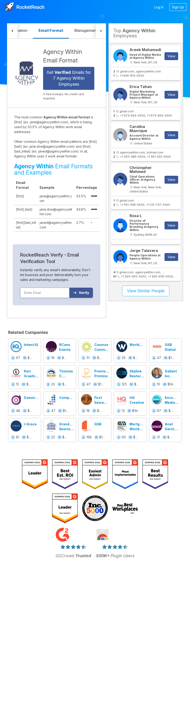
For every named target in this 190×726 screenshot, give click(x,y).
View (171, 56)
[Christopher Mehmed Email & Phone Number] (120, 180)
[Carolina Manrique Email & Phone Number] (120, 135)
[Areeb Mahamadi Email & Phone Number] (120, 56)
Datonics (31, 398)
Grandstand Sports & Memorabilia (69, 429)
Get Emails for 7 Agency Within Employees (69, 78)
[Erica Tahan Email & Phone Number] (120, 95)
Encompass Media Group (175, 402)
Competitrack (70, 398)
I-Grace (30, 424)
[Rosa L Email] (120, 225)
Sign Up (178, 7)
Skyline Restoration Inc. (139, 376)
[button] (12, 31)
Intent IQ (31, 345)
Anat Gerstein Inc (172, 429)
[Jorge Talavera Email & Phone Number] (120, 257)
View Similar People (146, 290)
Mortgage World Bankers (138, 429)
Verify (84, 293)
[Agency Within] (26, 73)
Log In (159, 7)
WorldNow (138, 345)
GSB (97, 424)
